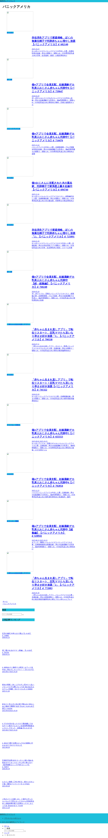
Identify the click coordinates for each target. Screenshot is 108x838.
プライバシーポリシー (12, 818)
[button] (23, 614)
